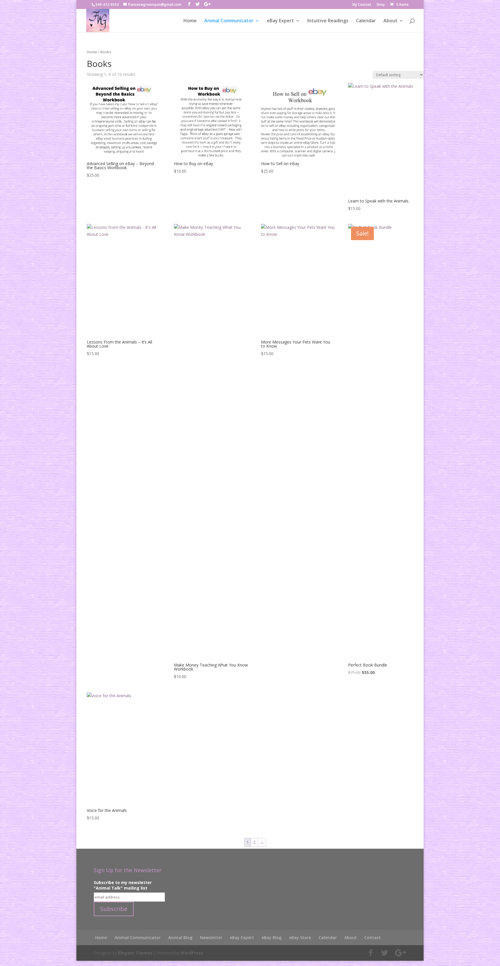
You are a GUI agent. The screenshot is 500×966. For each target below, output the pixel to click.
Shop (380, 5)
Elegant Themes (135, 953)
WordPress (192, 953)
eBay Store (300, 937)
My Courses (361, 5)
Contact (372, 937)
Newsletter (211, 937)
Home (190, 21)
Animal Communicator (228, 21)
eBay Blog (272, 937)
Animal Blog (180, 937)
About (390, 21)
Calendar (366, 21)
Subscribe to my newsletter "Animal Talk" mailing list (123, 885)
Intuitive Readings (327, 21)
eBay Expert (280, 21)
